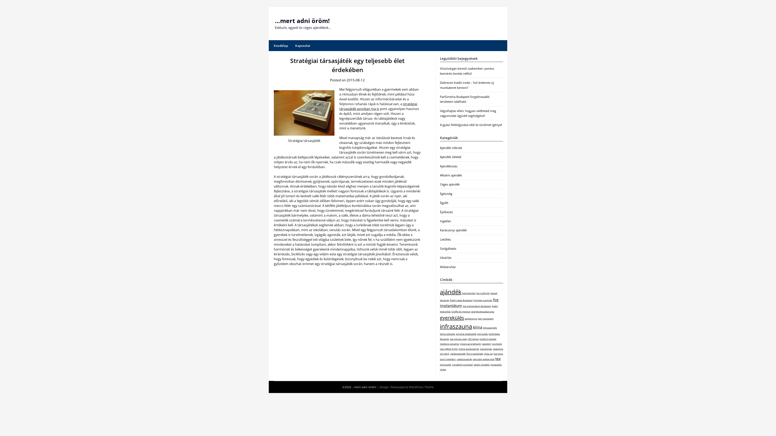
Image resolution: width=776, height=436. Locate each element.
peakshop (498, 349)
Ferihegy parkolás (482, 300)
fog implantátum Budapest (477, 306)
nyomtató (497, 344)
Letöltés (445, 239)
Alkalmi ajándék (451, 175)
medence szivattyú (449, 344)
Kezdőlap (281, 46)
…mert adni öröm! (302, 21)
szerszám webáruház (483, 359)
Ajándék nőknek (451, 148)
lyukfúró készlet (488, 339)
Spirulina (498, 353)
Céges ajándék (450, 184)
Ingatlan (445, 221)
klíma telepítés (447, 334)
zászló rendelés (482, 364)
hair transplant (485, 318)
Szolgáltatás (448, 248)
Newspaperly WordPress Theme (412, 387)
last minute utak (458, 339)
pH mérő (444, 353)
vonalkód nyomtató (462, 364)
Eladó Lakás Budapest (461, 300)
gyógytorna (471, 318)
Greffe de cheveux (460, 311)
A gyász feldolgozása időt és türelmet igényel (471, 125)
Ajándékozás (448, 166)
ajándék (450, 292)
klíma (477, 327)
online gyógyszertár (469, 349)
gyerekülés (452, 317)
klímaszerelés (490, 327)
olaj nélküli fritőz (449, 349)
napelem (486, 344)
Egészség (446, 194)
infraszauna (456, 326)
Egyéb (444, 203)
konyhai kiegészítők (466, 334)
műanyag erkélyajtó (470, 344)
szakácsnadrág (464, 359)
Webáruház (448, 267)
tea (498, 358)
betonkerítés (469, 293)
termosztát (445, 364)
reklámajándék (458, 353)
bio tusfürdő (483, 293)
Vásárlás (445, 258)
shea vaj (488, 353)
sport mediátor (448, 359)
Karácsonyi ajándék (453, 230)
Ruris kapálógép (474, 353)
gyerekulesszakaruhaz (482, 311)
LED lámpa (473, 339)
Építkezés (446, 212)
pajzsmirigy (486, 349)
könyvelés (482, 334)
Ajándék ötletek (450, 157)
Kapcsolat (302, 46)
